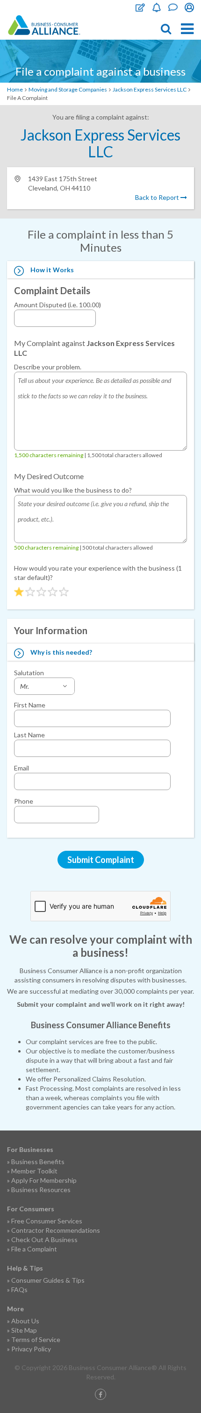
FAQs (19, 1289)
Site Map (24, 1330)
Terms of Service (35, 1339)
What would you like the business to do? (73, 490)
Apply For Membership (44, 1180)
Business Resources (41, 1190)
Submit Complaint (100, 860)
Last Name (29, 735)
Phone (23, 801)
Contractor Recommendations (55, 1230)
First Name (29, 705)
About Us (25, 1321)
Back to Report (157, 197)
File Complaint (140, 7)
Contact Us (173, 7)
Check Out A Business (44, 1239)
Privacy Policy (31, 1349)
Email (21, 768)
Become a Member (156, 7)
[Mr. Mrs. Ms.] (44, 686)
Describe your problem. (47, 367)
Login (189, 7)
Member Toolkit (34, 1171)
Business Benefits (38, 1162)
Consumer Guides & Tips (48, 1280)
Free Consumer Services (46, 1221)
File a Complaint (34, 1249)
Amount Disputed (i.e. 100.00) (57, 305)
